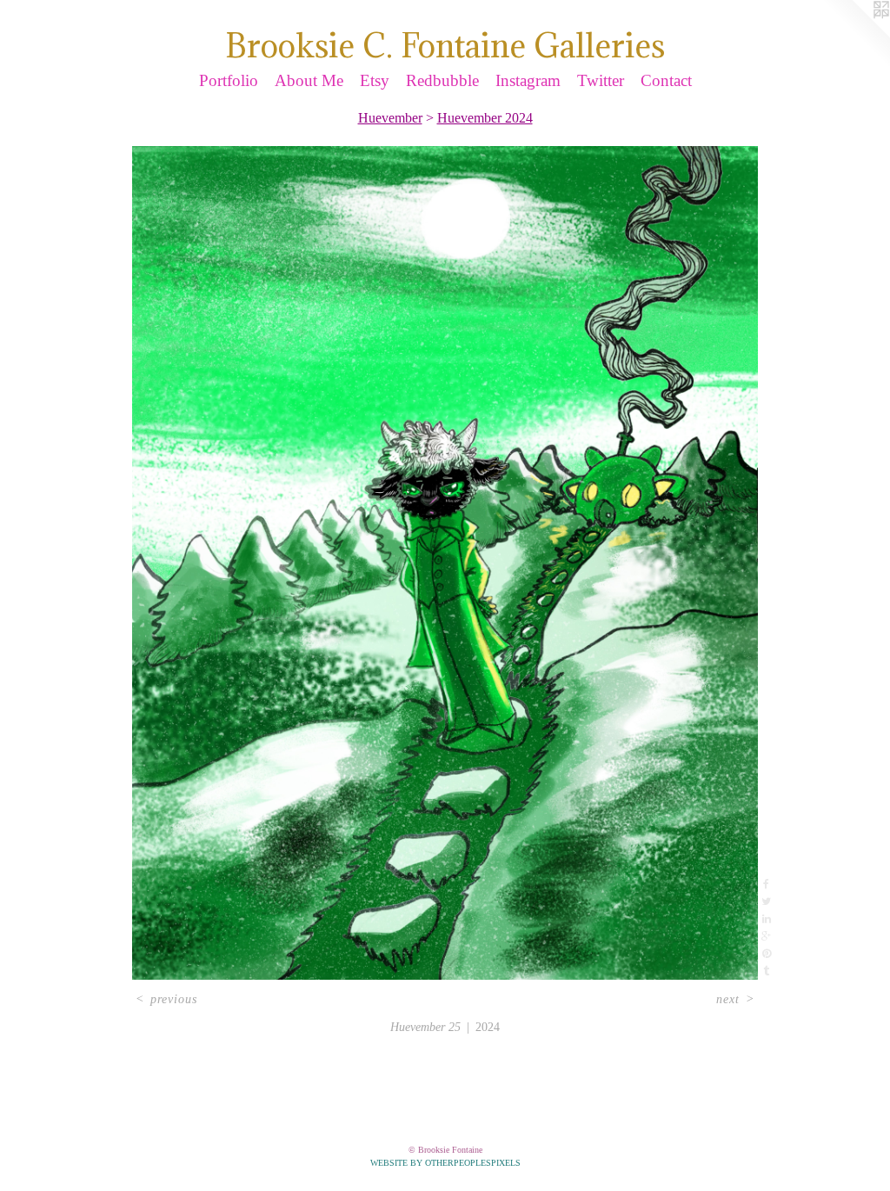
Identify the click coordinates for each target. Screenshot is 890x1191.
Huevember (390, 117)
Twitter (600, 80)
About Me (309, 80)
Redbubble (442, 80)
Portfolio (228, 80)
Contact (666, 80)
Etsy (374, 80)
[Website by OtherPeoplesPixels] (855, 35)
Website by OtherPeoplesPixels (445, 1163)
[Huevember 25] (444, 563)
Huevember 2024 (485, 117)
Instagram (528, 80)
